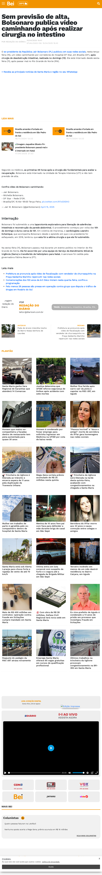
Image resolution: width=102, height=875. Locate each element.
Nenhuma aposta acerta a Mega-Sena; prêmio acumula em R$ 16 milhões (36, 829)
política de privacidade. (51, 862)
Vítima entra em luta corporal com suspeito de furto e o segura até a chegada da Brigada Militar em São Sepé (50, 571)
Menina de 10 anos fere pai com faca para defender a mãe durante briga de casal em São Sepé (50, 527)
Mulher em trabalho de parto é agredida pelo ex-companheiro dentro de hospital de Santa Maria (15, 527)
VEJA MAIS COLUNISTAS (86, 836)
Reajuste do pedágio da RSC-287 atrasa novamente (16, 659)
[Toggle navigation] (3, 3)
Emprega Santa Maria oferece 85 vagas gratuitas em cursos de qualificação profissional (50, 662)
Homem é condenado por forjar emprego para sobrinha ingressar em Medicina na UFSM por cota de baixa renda (50, 434)
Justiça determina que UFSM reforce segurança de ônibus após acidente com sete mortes (50, 390)
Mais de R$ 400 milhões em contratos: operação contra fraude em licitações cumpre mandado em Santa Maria (16, 617)
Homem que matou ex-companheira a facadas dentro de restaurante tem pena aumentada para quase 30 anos (16, 434)
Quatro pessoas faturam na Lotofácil (20, 824)
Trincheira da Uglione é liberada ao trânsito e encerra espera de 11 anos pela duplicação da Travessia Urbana (16, 480)
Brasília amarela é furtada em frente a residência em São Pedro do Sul (30, 132)
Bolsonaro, (66, 307)
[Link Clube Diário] (84, 796)
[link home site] (10, 3)
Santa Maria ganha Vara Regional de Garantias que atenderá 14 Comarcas (16, 388)
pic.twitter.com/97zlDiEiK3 (55, 201)
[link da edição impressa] (70, 706)
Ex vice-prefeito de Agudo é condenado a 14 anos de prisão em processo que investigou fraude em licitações (85, 617)
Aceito (51, 867)
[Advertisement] (51, 94)
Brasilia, (87, 307)
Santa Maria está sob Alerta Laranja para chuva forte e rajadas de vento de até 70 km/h (16, 570)
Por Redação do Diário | (14, 42)
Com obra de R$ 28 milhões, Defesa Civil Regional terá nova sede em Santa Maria (50, 616)
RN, (94, 307)
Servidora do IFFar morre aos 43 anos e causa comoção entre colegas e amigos (83, 527)
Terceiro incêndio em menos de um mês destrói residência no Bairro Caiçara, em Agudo (84, 570)
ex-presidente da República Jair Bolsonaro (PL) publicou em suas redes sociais (45, 51)
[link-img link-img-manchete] (8, 131)
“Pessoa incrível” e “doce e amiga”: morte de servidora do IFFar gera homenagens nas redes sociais (84, 433)
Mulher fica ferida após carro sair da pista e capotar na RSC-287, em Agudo (82, 390)
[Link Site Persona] (51, 796)
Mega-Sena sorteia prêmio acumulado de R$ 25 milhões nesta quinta (50, 477)
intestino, (77, 307)
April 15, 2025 (47, 207)
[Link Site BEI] (18, 796)
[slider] (34, 772)
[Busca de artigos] (98, 3)
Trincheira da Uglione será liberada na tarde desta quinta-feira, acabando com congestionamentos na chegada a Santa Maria (83, 481)
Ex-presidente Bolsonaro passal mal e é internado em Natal (31, 147)
